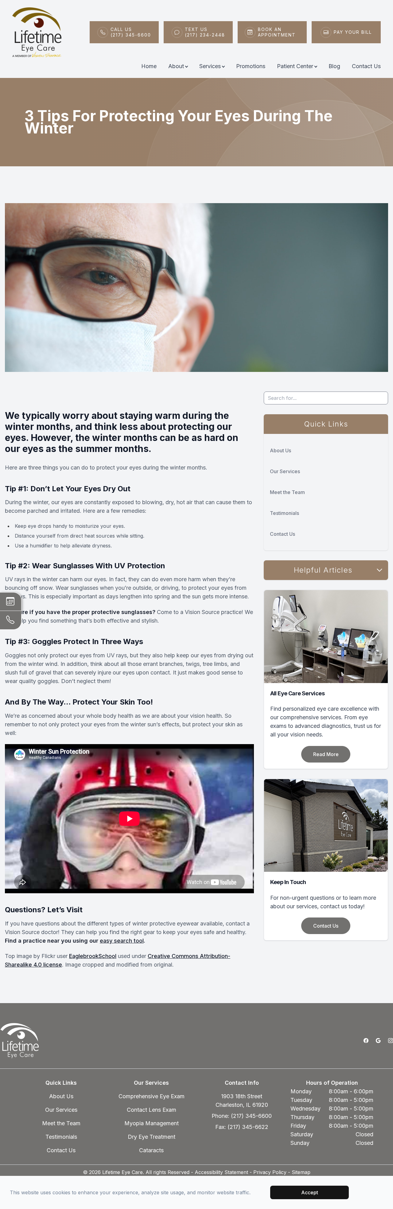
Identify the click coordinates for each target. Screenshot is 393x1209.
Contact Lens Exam (151, 1110)
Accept (309, 1192)
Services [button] (210, 66)
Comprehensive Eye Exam (152, 1096)
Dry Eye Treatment (151, 1137)
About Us (280, 450)
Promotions (250, 66)
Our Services (285, 471)
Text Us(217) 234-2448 (205, 32)
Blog (334, 66)
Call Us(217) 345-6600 (131, 32)
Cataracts (151, 1150)
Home (149, 66)
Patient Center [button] (295, 66)
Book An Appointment (277, 32)
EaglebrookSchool (92, 956)
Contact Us (366, 66)
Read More (326, 754)
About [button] (176, 66)
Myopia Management (151, 1123)
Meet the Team (287, 492)
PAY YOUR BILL (353, 32)
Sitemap (301, 1172)
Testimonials (284, 513)
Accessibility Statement (221, 1172)
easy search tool (122, 940)
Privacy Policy (269, 1172)
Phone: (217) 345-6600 (242, 1116)
